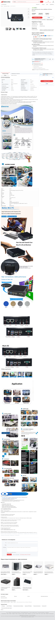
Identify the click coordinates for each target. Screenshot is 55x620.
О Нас (7, 612)
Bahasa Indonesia (51, 613)
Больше (2, 609)
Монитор (15, 596)
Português (13, 613)
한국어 (34, 613)
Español (10, 613)
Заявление (10, 612)
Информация (47, 612)
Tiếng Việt (47, 613)
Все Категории (4, 4)
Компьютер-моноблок (4, 597)
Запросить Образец (50, 19)
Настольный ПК (3, 596)
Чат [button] (49, 17)
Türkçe (44, 613)
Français (16, 613)
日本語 (37, 613)
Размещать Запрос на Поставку (25, 554)
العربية (32, 613)
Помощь (43, 4)
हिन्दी (39, 613)
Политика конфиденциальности (25, 612)
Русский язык (20, 613)
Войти (53, 2)
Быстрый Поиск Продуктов (41, 612)
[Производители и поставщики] (5, 2)
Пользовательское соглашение (16, 612)
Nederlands (29, 613)
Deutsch (26, 613)
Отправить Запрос (37, 17)
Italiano (23, 613)
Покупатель (37, 4)
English (7, 613)
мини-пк (29, 596)
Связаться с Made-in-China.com (33, 612)
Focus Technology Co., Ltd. (27, 615)
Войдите (33, 69)
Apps (47, 4)
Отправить (9, 554)
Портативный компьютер (44, 596)
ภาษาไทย (42, 613)
